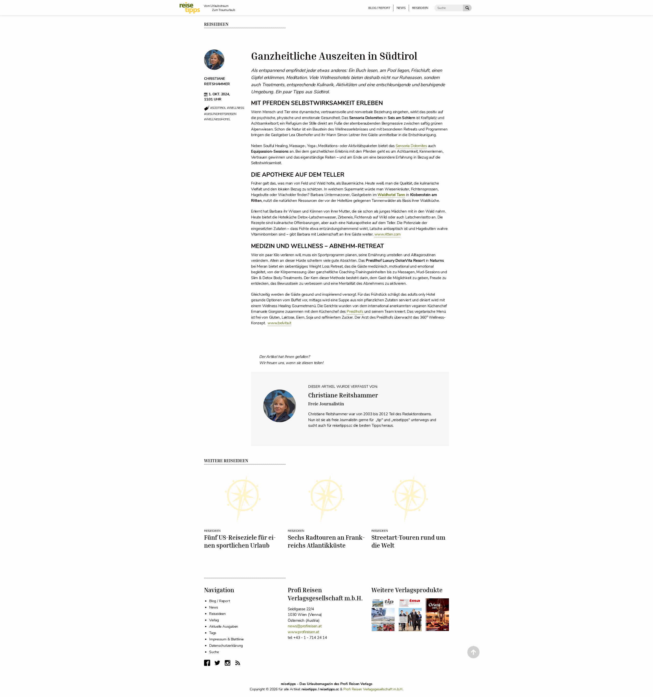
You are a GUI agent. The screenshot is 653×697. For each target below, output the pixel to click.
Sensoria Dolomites (411, 145)
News (213, 607)
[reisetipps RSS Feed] (238, 663)
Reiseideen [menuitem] (420, 8)
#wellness (235, 108)
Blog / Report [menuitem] (379, 8)
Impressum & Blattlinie (226, 639)
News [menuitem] (401, 8)
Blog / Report (219, 601)
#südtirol (218, 108)
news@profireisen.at (304, 626)
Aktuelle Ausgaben (223, 626)
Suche (214, 652)
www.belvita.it (279, 323)
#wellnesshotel (217, 119)
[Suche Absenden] (467, 8)
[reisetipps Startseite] (192, 8)
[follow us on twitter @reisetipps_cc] (217, 663)
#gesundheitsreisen (220, 114)
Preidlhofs (355, 311)
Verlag (214, 620)
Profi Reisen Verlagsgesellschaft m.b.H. (373, 689)
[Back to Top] (473, 652)
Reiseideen (216, 24)
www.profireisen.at (303, 632)
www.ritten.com (387, 234)
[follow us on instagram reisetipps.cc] (227, 663)
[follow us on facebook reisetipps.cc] (207, 663)
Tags (212, 632)
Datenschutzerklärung (226, 645)
